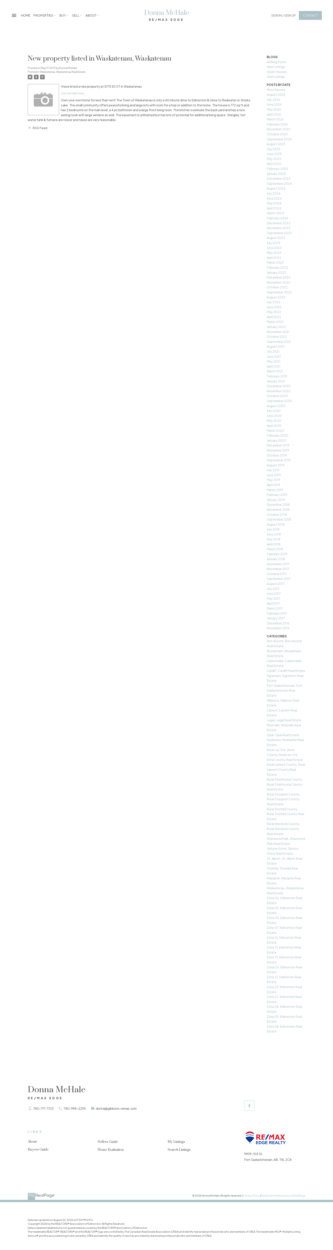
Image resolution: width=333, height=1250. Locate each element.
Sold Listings (276, 77)
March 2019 (275, 490)
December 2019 (278, 445)
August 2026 (276, 94)
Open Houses (277, 72)
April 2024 (274, 208)
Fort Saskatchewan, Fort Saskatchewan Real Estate (284, 690)
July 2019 (273, 470)
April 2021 (273, 366)
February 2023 (277, 267)
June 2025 (274, 154)
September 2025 (279, 139)
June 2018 (274, 534)
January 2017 (276, 618)
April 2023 (274, 258)
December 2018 (278, 504)
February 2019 (277, 495)
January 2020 (276, 440)
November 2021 (278, 332)
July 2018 (273, 529)
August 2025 (276, 144)
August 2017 (275, 584)
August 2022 (276, 297)
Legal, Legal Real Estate (284, 720)
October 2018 (277, 514)
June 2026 (274, 104)
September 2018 (279, 519)
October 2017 (277, 574)
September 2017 (279, 579)
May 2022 (274, 312)
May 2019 (273, 480)
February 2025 (277, 169)
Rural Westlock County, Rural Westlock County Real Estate (283, 829)
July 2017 (273, 589)
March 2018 (275, 549)
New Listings (276, 67)
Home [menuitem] (25, 15)
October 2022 (277, 287)
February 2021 (277, 376)
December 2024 (279, 178)
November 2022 (278, 282)
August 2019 (275, 465)
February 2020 (277, 435)
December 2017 (278, 564)
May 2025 (274, 159)
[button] (283, 15)
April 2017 (273, 603)
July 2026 (273, 99)
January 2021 (276, 381)
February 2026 (277, 124)
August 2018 (276, 524)
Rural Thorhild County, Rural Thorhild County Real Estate (285, 814)
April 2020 (274, 425)
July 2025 (273, 149)
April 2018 (273, 544)
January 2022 (276, 327)
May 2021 (273, 361)
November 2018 (278, 509)
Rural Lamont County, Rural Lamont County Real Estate (286, 769)
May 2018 (273, 539)
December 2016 (278, 623)
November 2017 (278, 569)
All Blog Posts (276, 62)
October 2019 (277, 455)
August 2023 (276, 238)
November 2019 (278, 450)
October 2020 (277, 396)
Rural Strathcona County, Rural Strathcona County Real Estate (285, 784)
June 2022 (274, 307)
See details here (72, 93)
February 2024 (277, 218)
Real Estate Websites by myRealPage (283, 1195)
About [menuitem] (91, 15)
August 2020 (276, 406)
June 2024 (274, 198)
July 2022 (273, 302)
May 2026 (274, 109)
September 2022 (279, 292)
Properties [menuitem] (43, 15)
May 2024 (274, 203)
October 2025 (277, 134)
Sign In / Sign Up (283, 15)
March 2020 (275, 431)
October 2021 (277, 337)
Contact (310, 15)
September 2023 (279, 233)
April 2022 (274, 317)
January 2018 (276, 559)
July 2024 (274, 193)
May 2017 (273, 598)
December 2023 (278, 223)
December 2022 (278, 277)
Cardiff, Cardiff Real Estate (286, 671)
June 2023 (274, 248)
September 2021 (279, 342)
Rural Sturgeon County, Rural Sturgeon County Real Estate (283, 799)
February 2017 (277, 613)
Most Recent (276, 90)
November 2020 (278, 391)
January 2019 (276, 500)
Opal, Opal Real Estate (283, 735)
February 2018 (277, 554)
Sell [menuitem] (75, 15)
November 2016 (278, 628)
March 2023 (275, 262)
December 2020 (279, 386)
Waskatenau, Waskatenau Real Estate (62, 71)
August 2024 (276, 188)
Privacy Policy (251, 1195)
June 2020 (274, 416)
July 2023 (273, 243)
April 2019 (273, 485)
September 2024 (279, 183)
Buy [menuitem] (62, 15)
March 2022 (275, 322)
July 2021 (273, 351)
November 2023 (278, 228)
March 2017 (275, 608)
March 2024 (275, 213)
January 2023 (276, 272)
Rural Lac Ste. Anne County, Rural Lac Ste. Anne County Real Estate (285, 755)
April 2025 (274, 164)
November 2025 (278, 129)
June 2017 (274, 593)
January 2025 (276, 174)
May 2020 (274, 420)
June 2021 (274, 356)
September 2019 (279, 460)
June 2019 (274, 475)
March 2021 (275, 371)
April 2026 (274, 114)
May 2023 (274, 253)
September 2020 (279, 401)
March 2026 (275, 119)
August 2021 (276, 346)
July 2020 (274, 411)
